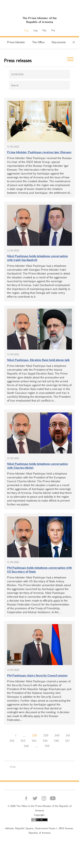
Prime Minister (16, 42)
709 (46, 746)
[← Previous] (9, 735)
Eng (26, 30)
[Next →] (55, 746)
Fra (53, 30)
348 (26, 746)
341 (68, 735)
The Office (38, 42)
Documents (59, 42)
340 (57, 735)
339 (45, 735)
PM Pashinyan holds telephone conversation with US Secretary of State (39, 569)
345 (45, 741)
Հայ (35, 30)
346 (56, 741)
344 (34, 741)
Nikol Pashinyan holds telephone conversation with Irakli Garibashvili (37, 258)
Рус (44, 30)
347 (67, 741)
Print (13, 766)
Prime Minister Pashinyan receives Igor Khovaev (39, 152)
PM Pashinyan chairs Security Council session (37, 675)
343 (22, 741)
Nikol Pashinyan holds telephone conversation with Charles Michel (37, 465)
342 (12, 741)
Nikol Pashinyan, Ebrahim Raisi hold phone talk (38, 360)
